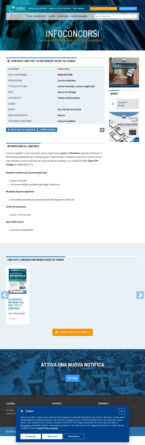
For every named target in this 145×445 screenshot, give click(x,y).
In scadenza (63, 16)
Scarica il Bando (122, 104)
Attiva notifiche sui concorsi (103, 8)
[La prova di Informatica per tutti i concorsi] (17, 281)
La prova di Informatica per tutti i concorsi (16, 304)
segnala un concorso (37, 8)
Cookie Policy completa (47, 428)
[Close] (122, 411)
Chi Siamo (10, 410)
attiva (72, 378)
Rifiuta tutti (52, 436)
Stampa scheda (47, 129)
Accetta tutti (30, 436)
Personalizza (74, 436)
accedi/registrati (128, 8)
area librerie (78, 8)
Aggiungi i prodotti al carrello (74, 332)
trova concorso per (36, 16)
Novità (52, 16)
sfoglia (12, 319)
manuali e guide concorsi (60, 8)
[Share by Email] (102, 130)
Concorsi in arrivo (79, 16)
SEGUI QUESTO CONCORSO (22, 129)
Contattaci (11, 413)
